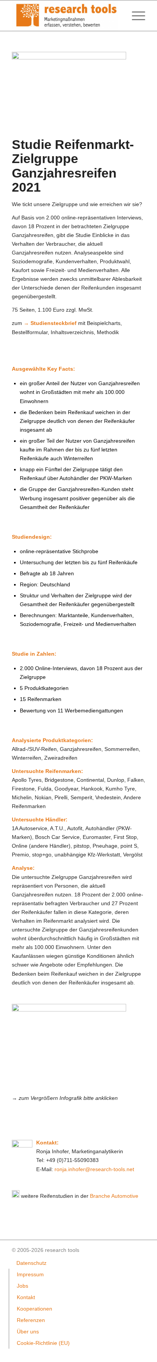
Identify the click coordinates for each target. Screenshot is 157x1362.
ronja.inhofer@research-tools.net (94, 1169)
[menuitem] (134, 15)
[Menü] (134, 15)
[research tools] (65, 15)
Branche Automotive (114, 1196)
